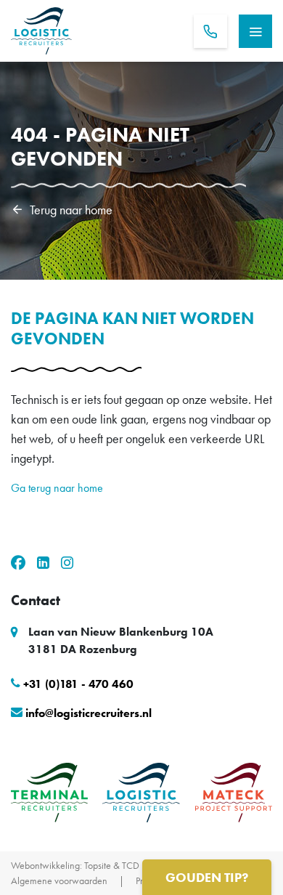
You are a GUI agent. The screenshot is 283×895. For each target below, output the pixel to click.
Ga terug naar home (57, 487)
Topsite (97, 865)
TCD (130, 865)
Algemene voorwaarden (59, 880)
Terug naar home (71, 209)
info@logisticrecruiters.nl (88, 713)
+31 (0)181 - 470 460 (78, 684)
